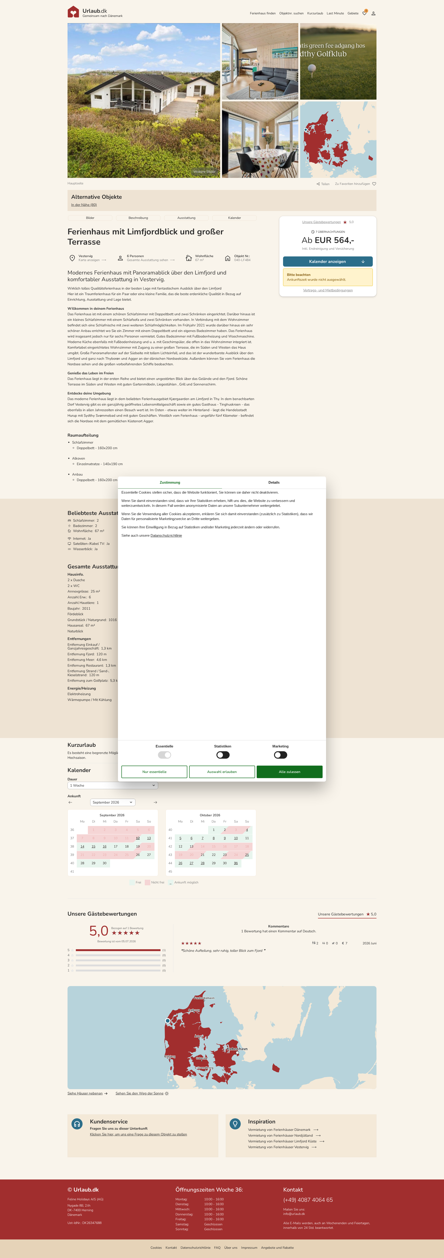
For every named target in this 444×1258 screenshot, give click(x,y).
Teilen (325, 184)
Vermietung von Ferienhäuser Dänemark (279, 1129)
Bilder (90, 218)
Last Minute (335, 13)
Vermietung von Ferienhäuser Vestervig (278, 1147)
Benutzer (373, 13)
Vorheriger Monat (70, 802)
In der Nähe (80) (84, 204)
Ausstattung (186, 218)
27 (191, 863)
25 (247, 855)
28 (202, 863)
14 (82, 846)
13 (149, 838)
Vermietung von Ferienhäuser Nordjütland (280, 1135)
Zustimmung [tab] (170, 482)
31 (236, 863)
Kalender (234, 218)
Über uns (230, 1247)
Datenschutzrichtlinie (195, 1247)
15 (93, 846)
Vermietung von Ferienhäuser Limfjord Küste (282, 1141)
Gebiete (353, 13)
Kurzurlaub (315, 13)
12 (138, 838)
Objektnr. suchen (291, 13)
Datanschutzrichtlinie (166, 535)
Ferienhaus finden (263, 13)
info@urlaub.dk (294, 1214)
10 (236, 838)
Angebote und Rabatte (277, 1247)
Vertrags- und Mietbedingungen (328, 290)
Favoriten (366, 11)
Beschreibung (138, 218)
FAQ (217, 1247)
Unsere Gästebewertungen (321, 222)
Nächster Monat (155, 802)
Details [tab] (274, 482)
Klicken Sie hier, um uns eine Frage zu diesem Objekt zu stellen (138, 1134)
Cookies (156, 1247)
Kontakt (171, 1247)
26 (180, 863)
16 (104, 846)
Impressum (249, 1247)
